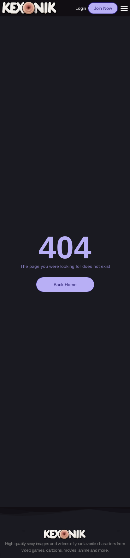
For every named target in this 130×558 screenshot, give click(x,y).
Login (80, 8)
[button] (124, 8)
